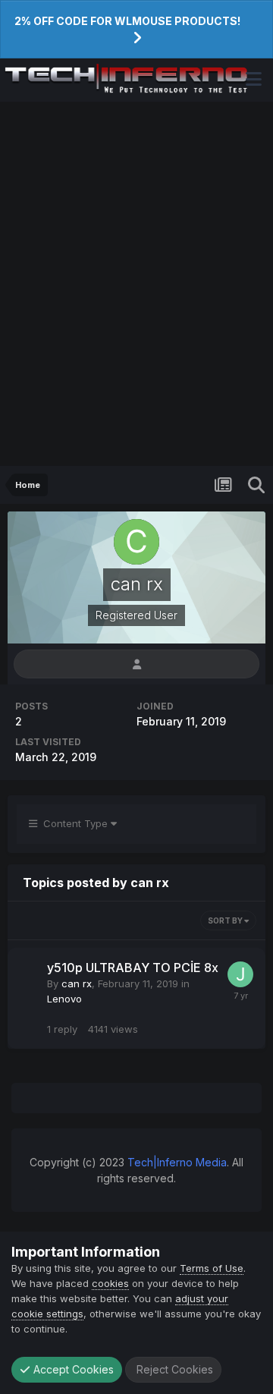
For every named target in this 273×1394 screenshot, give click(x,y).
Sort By (226, 920)
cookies (110, 1283)
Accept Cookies (72, 1369)
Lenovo (64, 999)
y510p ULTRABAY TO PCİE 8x (132, 967)
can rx (76, 983)
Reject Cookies (173, 1369)
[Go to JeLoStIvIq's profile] (240, 974)
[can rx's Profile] (136, 664)
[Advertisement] (136, 283)
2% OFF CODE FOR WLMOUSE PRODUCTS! (127, 20)
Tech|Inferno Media (177, 1162)
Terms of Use (211, 1268)
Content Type (74, 823)
